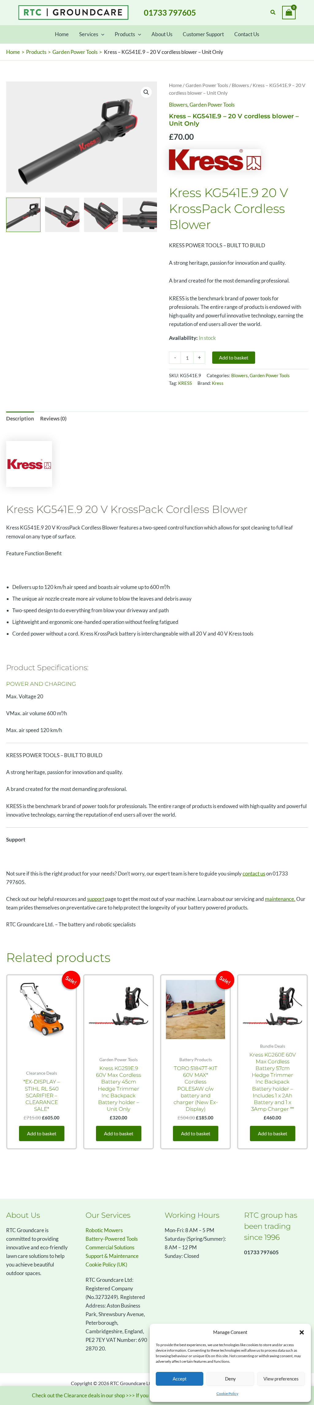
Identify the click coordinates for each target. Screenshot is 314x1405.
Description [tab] (20, 418)
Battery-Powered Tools (112, 1239)
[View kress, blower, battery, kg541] (23, 215)
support (95, 899)
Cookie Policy (227, 1393)
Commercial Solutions (110, 1247)
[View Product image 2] (62, 215)
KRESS (185, 383)
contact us (254, 873)
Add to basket (233, 357)
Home (175, 85)
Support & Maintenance (112, 1256)
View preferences (281, 1378)
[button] (302, 1332)
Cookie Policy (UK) (106, 1264)
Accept (180, 1378)
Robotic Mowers (104, 1230)
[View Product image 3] (101, 215)
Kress (218, 383)
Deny (230, 1378)
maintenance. (280, 899)
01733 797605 (170, 12)
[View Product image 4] (140, 215)
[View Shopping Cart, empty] (289, 12)
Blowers (240, 85)
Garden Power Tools (207, 85)
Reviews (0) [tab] (53, 418)
